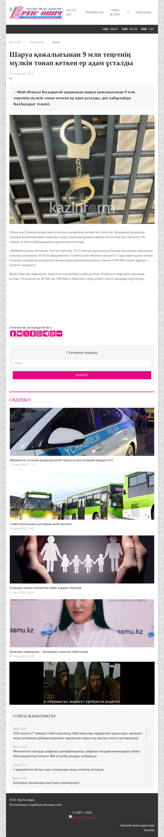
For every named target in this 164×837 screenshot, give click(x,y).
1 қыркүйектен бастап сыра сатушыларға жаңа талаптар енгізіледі (58, 769)
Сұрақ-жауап (115, 12)
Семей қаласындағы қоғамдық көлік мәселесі (41, 524)
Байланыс (144, 12)
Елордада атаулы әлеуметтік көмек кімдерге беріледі (45, 587)
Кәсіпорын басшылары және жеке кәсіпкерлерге (46, 782)
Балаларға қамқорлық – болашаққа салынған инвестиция (49, 651)
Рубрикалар (94, 12)
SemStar (149, 830)
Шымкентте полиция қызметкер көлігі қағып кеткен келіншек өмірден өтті (61, 460)
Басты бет (71, 12)
